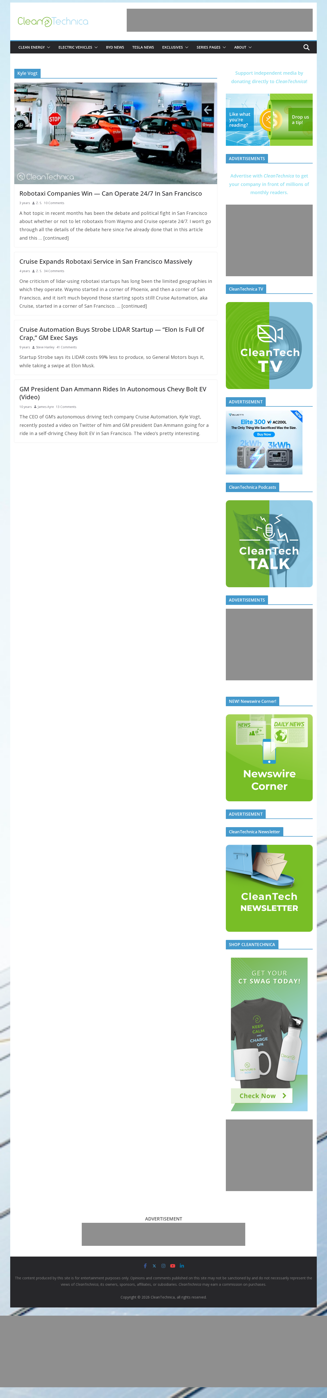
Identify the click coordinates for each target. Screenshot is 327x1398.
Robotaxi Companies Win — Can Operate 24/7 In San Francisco (110, 193)
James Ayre (46, 407)
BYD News (115, 47)
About (240, 47)
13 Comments (66, 407)
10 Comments (54, 203)
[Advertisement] (220, 20)
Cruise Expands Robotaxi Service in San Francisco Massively (105, 261)
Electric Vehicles (75, 47)
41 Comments (66, 347)
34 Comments (54, 271)
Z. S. (39, 203)
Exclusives (172, 47)
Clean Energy (31, 47)
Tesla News (143, 47)
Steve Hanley (45, 347)
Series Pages (208, 47)
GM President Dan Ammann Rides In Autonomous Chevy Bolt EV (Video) (112, 393)
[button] (47, 47)
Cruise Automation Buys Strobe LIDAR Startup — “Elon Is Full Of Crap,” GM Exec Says (111, 333)
